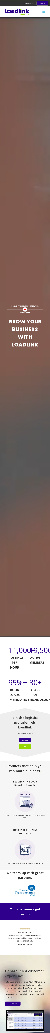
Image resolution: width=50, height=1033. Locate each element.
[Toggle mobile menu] (43, 11)
